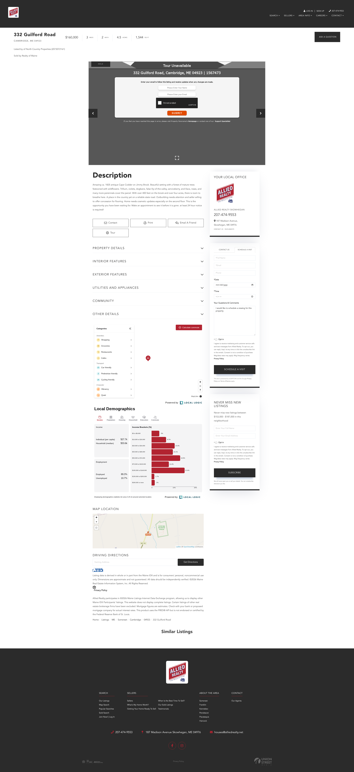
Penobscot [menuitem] (204, 713)
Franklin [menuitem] (202, 705)
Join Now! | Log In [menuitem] (107, 717)
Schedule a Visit (245, 250)
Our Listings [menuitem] (104, 701)
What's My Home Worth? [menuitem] (138, 705)
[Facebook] (172, 745)
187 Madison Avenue (173, 732)
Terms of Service (226, 381)
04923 (147, 620)
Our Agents (229, 229)
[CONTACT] (327, 37)
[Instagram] (182, 745)
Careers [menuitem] (320, 16)
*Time (216, 291)
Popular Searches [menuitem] (106, 709)
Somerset (122, 620)
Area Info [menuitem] (304, 16)
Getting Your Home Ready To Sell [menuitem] (141, 709)
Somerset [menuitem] (203, 701)
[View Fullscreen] (96, 528)
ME (113, 620)
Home (96, 620)
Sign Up (320, 11)
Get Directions (191, 562)
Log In (309, 11)
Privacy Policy (100, 590)
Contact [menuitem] (337, 16)
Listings (105, 620)
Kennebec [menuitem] (203, 709)
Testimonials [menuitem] (163, 709)
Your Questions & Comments (226, 303)
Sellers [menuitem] (288, 16)
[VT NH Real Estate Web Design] (263, 761)
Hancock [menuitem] (203, 721)
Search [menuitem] (274, 16)
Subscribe (234, 473)
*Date (216, 280)
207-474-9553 (337, 11)
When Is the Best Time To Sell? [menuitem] (171, 701)
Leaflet (178, 547)
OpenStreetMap (188, 547)
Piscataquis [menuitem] (204, 717)
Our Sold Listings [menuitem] (165, 705)
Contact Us (218, 229)
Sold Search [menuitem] (104, 713)
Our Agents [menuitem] (236, 701)
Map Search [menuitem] (104, 705)
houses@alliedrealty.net (228, 732)
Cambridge (135, 620)
